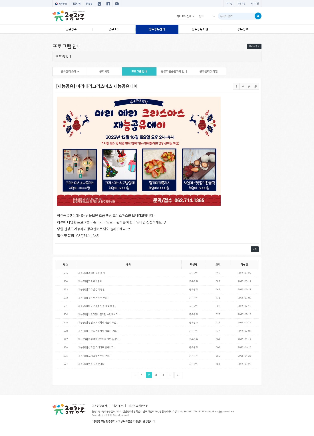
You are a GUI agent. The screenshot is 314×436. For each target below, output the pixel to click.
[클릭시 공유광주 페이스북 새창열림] (108, 3)
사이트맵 (255, 3)
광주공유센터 (157, 29)
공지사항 (104, 71)
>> (178, 374)
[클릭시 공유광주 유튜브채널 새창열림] (116, 3)
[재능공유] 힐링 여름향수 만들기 (93, 297)
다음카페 (76, 3)
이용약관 (117, 405)
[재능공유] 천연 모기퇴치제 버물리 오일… (98, 322)
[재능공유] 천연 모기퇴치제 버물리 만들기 (98, 330)
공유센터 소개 (69, 71)
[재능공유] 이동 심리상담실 (91, 363)
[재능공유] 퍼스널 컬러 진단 (91, 289)
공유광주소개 (99, 405)
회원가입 (241, 3)
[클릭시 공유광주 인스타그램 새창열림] (99, 3)
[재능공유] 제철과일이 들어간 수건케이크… (98, 314)
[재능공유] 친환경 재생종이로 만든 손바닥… (99, 339)
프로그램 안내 (139, 71)
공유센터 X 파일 (209, 71)
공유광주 (71, 29)
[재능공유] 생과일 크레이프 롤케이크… (96, 347)
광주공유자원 (200, 29)
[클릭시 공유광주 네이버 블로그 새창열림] (89, 3)
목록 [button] (255, 249)
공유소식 (114, 29)
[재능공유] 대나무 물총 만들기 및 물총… (97, 306)
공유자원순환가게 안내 (174, 71)
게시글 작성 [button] (254, 46)
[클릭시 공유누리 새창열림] (61, 3)
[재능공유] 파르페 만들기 (90, 281)
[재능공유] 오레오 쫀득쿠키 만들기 (94, 355)
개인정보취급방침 (138, 405)
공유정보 (242, 29)
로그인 (229, 3)
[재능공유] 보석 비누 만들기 (91, 272)
